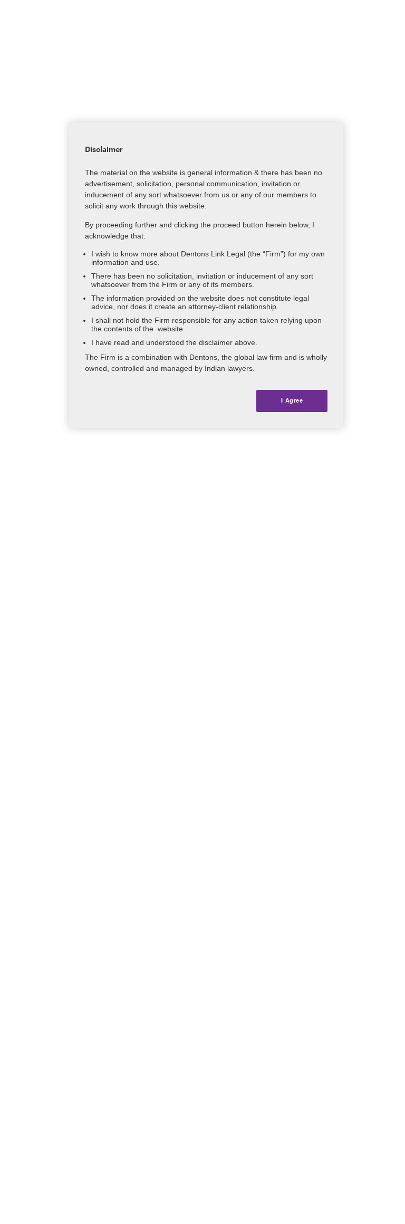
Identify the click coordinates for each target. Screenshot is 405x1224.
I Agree (292, 400)
